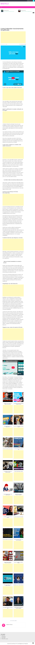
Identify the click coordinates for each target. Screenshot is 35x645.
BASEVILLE (5, 3)
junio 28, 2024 (3, 44)
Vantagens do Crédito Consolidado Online (26, 11)
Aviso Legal (3, 637)
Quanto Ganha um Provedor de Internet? (9, 11)
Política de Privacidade (4, 636)
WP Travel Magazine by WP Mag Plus (22, 643)
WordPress (13, 643)
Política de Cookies (5, 638)
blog (6, 44)
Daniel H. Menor (9, 624)
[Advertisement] (17, 20)
